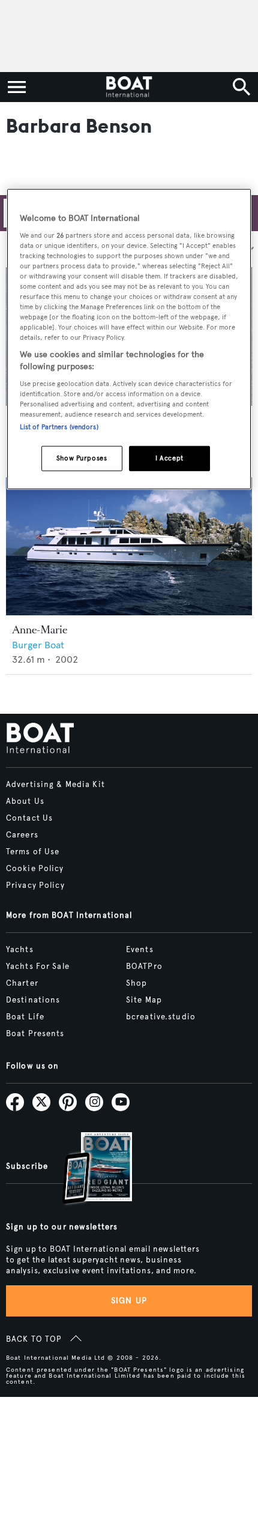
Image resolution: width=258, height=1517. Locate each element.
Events (140, 950)
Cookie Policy (35, 868)
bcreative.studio (161, 1017)
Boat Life (25, 1017)
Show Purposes (81, 458)
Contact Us (29, 818)
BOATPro (144, 966)
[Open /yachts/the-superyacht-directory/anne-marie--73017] (129, 546)
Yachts (20, 950)
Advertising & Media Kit (55, 784)
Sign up (129, 1300)
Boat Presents (35, 1034)
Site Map (144, 1000)
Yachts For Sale (38, 966)
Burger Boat (38, 645)
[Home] (129, 87)
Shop (136, 983)
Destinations (33, 1000)
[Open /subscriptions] (87, 1169)
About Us (25, 801)
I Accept (169, 458)
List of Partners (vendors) (59, 427)
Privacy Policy (35, 885)
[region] (129, 339)
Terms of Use (32, 852)
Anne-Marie (39, 630)
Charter (22, 983)
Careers (22, 835)
